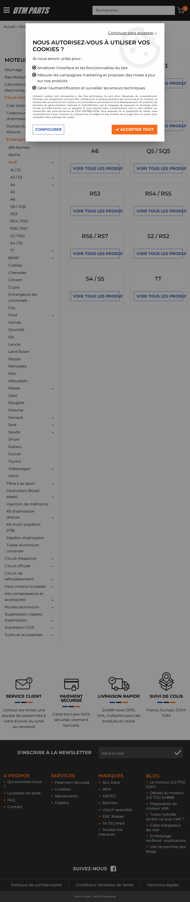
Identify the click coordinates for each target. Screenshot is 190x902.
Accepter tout (136, 129)
